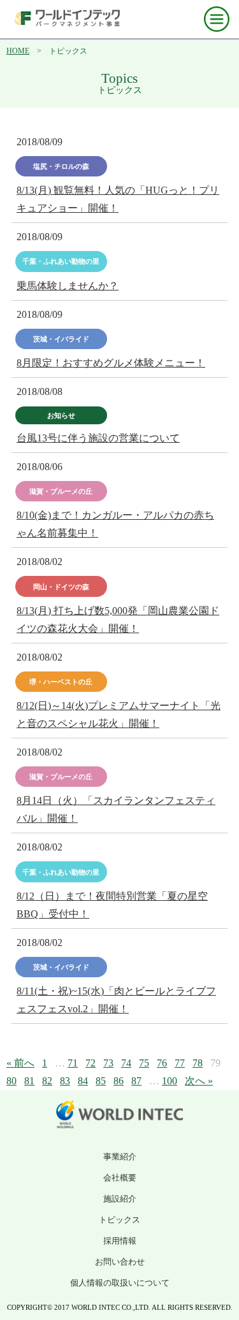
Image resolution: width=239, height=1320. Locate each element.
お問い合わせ (120, 1261)
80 (11, 1080)
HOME (17, 51)
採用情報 (119, 1240)
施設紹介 (119, 1198)
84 (83, 1080)
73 (108, 1063)
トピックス (119, 1219)
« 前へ (20, 1063)
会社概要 (119, 1177)
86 (118, 1080)
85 (101, 1080)
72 (90, 1063)
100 (169, 1080)
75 (144, 1063)
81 (29, 1080)
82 (47, 1080)
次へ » (199, 1080)
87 (136, 1080)
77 (180, 1063)
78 (197, 1063)
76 (162, 1063)
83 (65, 1080)
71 (73, 1063)
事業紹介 (119, 1156)
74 (126, 1063)
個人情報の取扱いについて (120, 1283)
